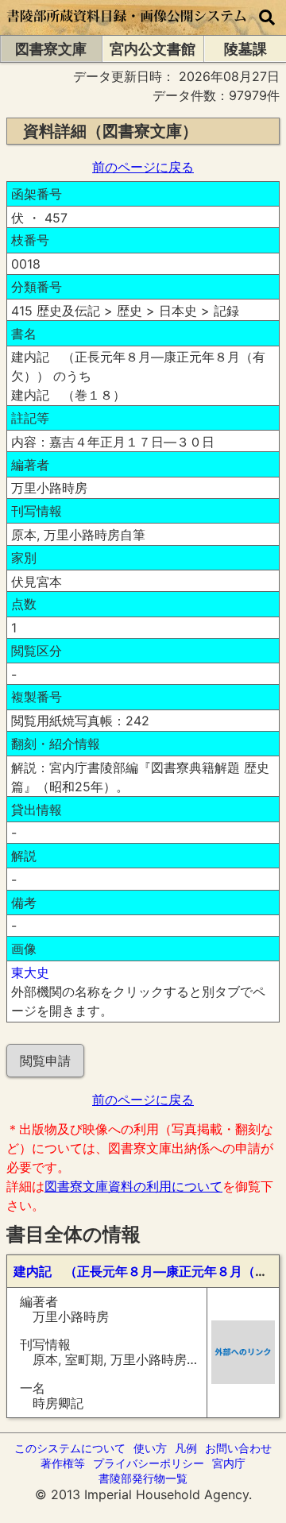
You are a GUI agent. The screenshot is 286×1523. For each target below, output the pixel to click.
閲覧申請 (45, 1061)
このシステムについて (70, 1448)
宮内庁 (228, 1463)
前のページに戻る (143, 167)
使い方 (150, 1448)
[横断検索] (267, 17)
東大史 (30, 972)
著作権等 (63, 1463)
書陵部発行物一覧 (143, 1478)
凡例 (186, 1448)
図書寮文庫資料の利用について (133, 1186)
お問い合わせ (238, 1448)
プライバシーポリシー (148, 1463)
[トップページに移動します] (127, 27)
